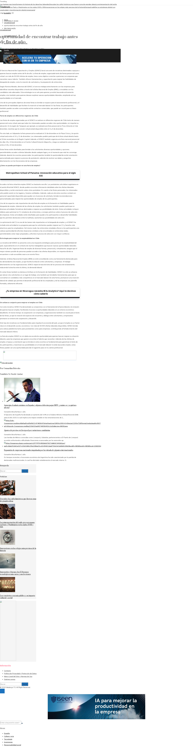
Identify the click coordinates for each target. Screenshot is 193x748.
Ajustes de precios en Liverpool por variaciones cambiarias (27, 430)
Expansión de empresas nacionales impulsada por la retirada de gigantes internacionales (38, 450)
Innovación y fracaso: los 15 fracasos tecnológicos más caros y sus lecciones (15, 573)
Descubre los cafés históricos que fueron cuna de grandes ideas (72, 4)
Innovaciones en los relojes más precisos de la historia (65, 7)
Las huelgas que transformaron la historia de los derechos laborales (24, 4)
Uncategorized (5, 30)
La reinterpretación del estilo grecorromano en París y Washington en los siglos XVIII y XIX (17, 524)
